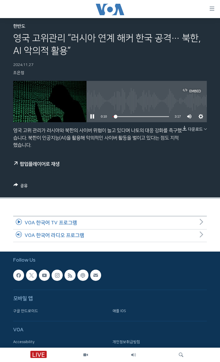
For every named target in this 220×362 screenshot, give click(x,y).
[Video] (85, 355)
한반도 (19, 26)
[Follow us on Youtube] (44, 275)
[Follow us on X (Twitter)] (31, 275)
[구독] (95, 275)
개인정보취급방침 (126, 342)
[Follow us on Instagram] (57, 275)
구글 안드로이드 (25, 311)
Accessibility (24, 342)
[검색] (181, 355)
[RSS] (69, 275)
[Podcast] (82, 275)
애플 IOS (119, 311)
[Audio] (133, 355)
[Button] (20, 186)
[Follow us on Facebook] (18, 275)
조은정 (18, 73)
